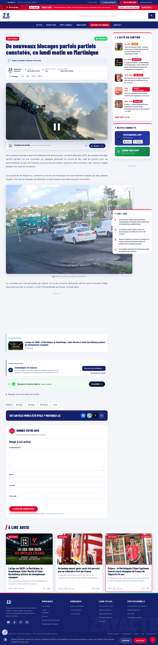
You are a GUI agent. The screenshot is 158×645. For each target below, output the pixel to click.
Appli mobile (66, 25)
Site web (12, 496)
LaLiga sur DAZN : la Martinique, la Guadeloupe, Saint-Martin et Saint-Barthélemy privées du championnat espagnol (26, 573)
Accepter (140, 640)
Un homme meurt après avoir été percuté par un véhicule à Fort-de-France (46, 7)
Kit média (131, 614)
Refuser (125, 640)
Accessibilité (151, 634)
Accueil (8, 34)
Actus (39, 25)
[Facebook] (83, 415)
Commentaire (15, 447)
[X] (95, 415)
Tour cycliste (75, 614)
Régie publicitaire (105, 614)
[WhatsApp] (89, 415)
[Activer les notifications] (5, 632)
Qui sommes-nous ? (106, 606)
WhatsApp (81, 25)
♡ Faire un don (92, 2)
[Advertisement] (57, 313)
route (55, 405)
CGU (142, 634)
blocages (31, 405)
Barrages (19, 405)
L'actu (44, 610)
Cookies (136, 634)
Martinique (17, 34)
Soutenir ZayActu (105, 617)
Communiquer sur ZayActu (137, 606)
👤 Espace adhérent (108, 2)
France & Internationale (50, 620)
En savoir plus (24, 642)
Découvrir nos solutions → (94, 368)
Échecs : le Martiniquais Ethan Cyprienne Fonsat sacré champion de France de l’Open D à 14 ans (128, 571)
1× (86, 146)
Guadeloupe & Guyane (50, 624)
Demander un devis (134, 617)
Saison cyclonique (100, 25)
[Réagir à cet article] (22, 76)
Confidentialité (126, 634)
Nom (11, 474)
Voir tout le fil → (123, 117)
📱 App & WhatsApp (128, 2)
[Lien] (101, 415)
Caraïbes (45, 613)
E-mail (12, 485)
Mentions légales (113, 634)
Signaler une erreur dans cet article (22, 394)
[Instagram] (20, 622)
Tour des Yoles (75, 610)
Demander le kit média (98, 373)
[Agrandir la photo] (57, 111)
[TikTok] (14, 622)
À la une (45, 616)
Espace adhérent (105, 610)
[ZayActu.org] (6, 15)
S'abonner (102, 39)
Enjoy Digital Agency (51, 634)
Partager (15, 76)
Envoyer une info (146, 2)
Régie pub (51, 25)
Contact (117, 25)
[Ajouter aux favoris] (27, 76)
